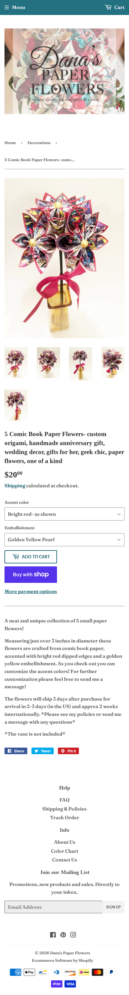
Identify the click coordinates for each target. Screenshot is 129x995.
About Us (64, 842)
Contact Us (64, 860)
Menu (18, 7)
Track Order (64, 817)
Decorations (39, 142)
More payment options (30, 591)
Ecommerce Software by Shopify (62, 960)
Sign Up (113, 907)
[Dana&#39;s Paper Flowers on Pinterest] (63, 935)
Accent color (16, 502)
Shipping (14, 486)
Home (10, 142)
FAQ (64, 800)
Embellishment (19, 527)
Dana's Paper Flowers (70, 952)
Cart (118, 7)
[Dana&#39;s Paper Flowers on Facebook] (53, 935)
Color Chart (64, 851)
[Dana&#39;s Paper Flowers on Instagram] (73, 935)
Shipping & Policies (64, 809)
